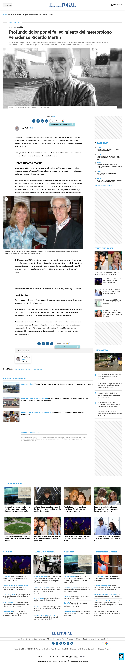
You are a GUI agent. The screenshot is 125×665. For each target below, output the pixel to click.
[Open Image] (6, 52)
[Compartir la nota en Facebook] (34, 121)
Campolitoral (21, 639)
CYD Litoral (50, 639)
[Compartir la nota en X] (38, 121)
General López (19, 369)
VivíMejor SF (78, 639)
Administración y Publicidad (60, 649)
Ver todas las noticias (102, 185)
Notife (97, 639)
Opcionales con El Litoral (96, 649)
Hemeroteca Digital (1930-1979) (24, 649)
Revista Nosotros (31, 639)
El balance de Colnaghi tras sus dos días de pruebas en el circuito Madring (109, 180)
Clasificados (42, 639)
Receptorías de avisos (43, 649)
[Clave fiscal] (121, 659)
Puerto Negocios (88, 639)
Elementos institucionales (78, 649)
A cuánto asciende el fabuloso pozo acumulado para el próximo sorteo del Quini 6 (108, 157)
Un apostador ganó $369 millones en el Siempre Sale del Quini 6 (109, 149)
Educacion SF (104, 639)
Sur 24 (39, 369)
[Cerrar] (72, 124)
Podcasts (58, 639)
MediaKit (108, 649)
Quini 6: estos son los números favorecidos (106, 173)
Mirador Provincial (67, 639)
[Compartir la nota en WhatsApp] (42, 121)
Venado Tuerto (31, 369)
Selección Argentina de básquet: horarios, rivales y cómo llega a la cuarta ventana (109, 165)
